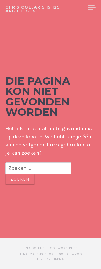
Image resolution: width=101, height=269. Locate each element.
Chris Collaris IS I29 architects (32, 9)
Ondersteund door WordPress (50, 248)
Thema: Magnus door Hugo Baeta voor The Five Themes (50, 256)
